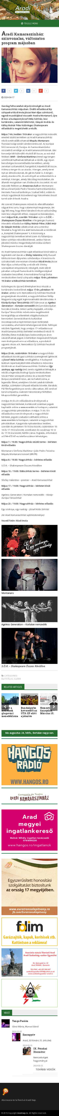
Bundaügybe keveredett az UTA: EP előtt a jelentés (29, 712)
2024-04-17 (8, 97)
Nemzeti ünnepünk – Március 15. (47, 710)
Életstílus (7, 678)
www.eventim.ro (29, 407)
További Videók (45, 1069)
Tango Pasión (20, 1021)
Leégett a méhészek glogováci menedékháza (9, 712)
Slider (17, 678)
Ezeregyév (29, 1034)
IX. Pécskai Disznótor (40, 1050)
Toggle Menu (30, 23)
